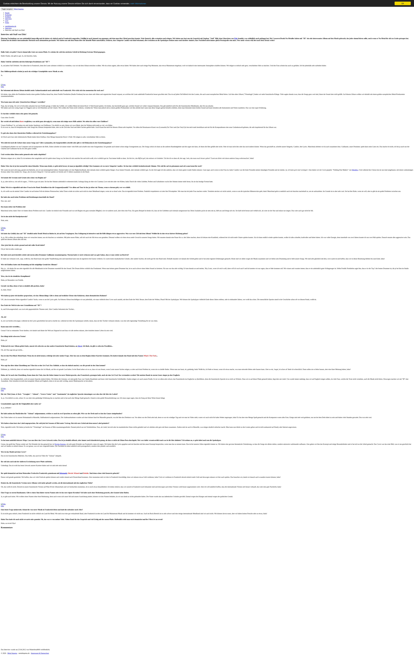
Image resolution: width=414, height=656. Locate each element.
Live (6, 21)
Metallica (355, 170)
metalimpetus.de (10, 26)
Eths (236, 38)
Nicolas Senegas (60, 444)
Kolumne (8, 15)
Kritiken (8, 17)
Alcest (80, 346)
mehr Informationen (138, 3)
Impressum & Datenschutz (40, 653)
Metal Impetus (19, 9)
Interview (8, 19)
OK (402, 3)
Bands (7, 13)
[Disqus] (207, 560)
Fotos (7, 22)
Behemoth (63, 473)
